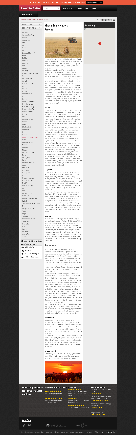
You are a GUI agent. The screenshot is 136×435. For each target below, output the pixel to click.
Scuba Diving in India (98, 414)
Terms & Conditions (74, 432)
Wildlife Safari (29, 247)
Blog (87, 432)
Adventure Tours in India (53, 391)
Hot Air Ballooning (31, 253)
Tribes (80, 8)
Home (22, 20)
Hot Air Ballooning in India (100, 400)
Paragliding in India (74, 390)
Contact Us (63, 432)
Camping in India (97, 407)
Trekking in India (97, 393)
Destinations (28, 20)
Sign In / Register (26, 14)
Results (90, 432)
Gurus (87, 8)
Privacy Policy (81, 432)
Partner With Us (49, 432)
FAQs (67, 432)
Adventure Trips (68, 8)
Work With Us (56, 432)
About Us (42, 432)
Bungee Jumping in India (76, 405)
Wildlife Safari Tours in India (54, 398)
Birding (27, 250)
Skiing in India (72, 398)
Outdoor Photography (31, 257)
